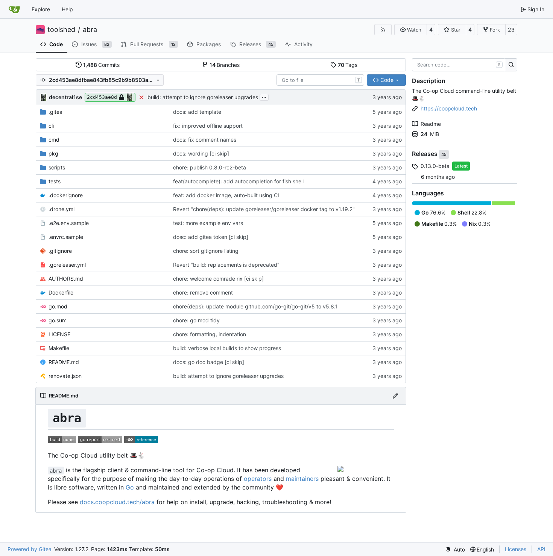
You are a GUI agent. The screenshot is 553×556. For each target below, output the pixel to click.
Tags (348, 65)
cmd (54, 139)
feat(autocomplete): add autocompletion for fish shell (238, 181)
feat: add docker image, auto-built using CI (226, 195)
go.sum (58, 320)
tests (55, 181)
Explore (41, 9)
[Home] (14, 9)
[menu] (455, 549)
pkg (53, 153)
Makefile (59, 348)
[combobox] (320, 80)
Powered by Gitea (30, 549)
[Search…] (511, 65)
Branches (225, 65)
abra (90, 29)
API (541, 549)
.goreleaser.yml (67, 264)
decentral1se (65, 97)
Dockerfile (61, 292)
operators (258, 478)
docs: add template (197, 112)
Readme (431, 124)
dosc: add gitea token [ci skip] (210, 237)
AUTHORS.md (66, 278)
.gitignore (60, 251)
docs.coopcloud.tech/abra (117, 502)
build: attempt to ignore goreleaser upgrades (202, 97)
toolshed (61, 29)
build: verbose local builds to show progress (227, 348)
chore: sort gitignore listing (206, 251)
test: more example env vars (208, 223)
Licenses (515, 549)
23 (511, 29)
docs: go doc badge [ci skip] (208, 362)
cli (51, 125)
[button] (410, 29)
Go (130, 487)
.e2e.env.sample (69, 223)
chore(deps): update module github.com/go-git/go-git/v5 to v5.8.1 (255, 306)
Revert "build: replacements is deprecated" (226, 264)
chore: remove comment (203, 292)
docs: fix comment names (204, 139)
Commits (101, 65)
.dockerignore (66, 195)
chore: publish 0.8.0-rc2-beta (209, 167)
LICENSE (59, 334)
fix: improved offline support (208, 125)
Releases (425, 154)
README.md (64, 362)
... (264, 96)
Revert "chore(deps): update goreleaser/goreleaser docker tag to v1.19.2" (264, 209)
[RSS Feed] (383, 29)
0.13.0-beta (435, 166)
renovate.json (65, 376)
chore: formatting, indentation (209, 334)
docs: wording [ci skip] (201, 153)
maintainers (302, 478)
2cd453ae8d (102, 97)
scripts (57, 167)
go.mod (58, 306)
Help (67, 9)
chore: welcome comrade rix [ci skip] (218, 278)
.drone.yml (61, 209)
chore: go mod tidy (196, 320)
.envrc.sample (66, 237)
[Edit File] (395, 396)
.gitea (55, 112)
